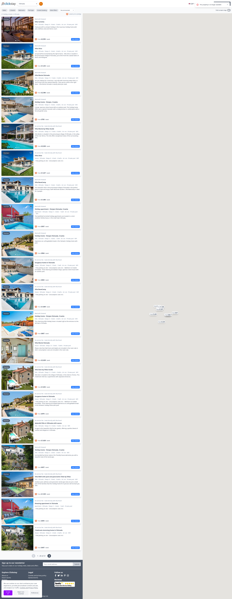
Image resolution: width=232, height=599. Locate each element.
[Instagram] (68, 575)
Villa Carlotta (39, 22)
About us (5, 575)
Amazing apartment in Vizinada (46, 503)
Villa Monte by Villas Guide (44, 129)
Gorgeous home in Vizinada (45, 263)
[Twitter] (59, 575)
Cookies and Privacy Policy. (29, 588)
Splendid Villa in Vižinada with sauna (48, 423)
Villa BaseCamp (40, 182)
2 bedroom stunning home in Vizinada (49, 530)
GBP (192, 4)
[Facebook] (55, 575)
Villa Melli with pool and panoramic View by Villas (53, 477)
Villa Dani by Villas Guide (44, 370)
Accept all (8, 593)
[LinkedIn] (62, 575)
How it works (6, 578)
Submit (76, 564)
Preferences (34, 593)
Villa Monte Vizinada (42, 75)
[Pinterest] (65, 575)
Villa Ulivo (38, 49)
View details (75, 39)
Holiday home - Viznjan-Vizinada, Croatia (49, 450)
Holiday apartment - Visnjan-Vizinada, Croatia (51, 209)
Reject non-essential (21, 593)
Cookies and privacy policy (37, 575)
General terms (33, 578)
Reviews (4, 580)
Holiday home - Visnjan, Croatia (46, 102)
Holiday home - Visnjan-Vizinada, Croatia (49, 236)
